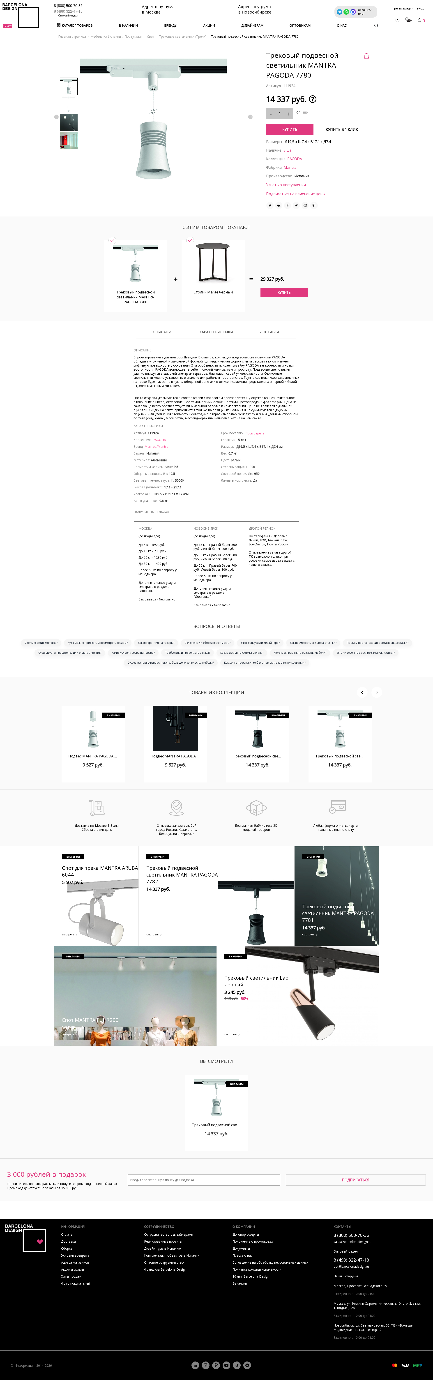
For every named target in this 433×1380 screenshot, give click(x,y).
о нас (342, 25)
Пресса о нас (242, 1255)
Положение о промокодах (253, 1241)
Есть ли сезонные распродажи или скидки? (366, 653)
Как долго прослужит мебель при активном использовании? (265, 663)
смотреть (68, 934)
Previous (56, 117)
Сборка (66, 1248)
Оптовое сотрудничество (164, 1262)
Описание (163, 332)
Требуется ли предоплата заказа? (187, 653)
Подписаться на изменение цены (295, 194)
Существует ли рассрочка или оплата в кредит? (69, 653)
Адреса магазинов (75, 1262)
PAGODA (294, 158)
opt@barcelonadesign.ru (351, 1266)
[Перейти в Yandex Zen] (247, 1365)
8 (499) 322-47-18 (68, 11)
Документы (241, 1248)
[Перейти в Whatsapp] (205, 1365)
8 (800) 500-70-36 (68, 6)
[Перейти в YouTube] (226, 1365)
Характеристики (216, 332)
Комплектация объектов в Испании (171, 1255)
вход (420, 8)
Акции (209, 25)
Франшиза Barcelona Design (165, 1269)
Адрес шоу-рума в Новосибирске (254, 9)
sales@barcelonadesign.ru (352, 1241)
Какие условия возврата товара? (133, 653)
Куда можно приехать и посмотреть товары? (98, 643)
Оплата (67, 1234)
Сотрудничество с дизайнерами (168, 1234)
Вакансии (240, 1283)
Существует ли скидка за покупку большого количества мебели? (171, 663)
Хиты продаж (71, 1276)
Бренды (170, 25)
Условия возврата (75, 1255)
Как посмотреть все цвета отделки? (313, 643)
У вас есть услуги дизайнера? (260, 643)
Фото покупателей (75, 1283)
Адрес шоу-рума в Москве (158, 9)
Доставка (269, 332)
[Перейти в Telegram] (237, 1365)
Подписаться (355, 1179)
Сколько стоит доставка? (41, 643)
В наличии (128, 25)
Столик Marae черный (213, 292)
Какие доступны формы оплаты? (241, 653)
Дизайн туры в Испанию (162, 1248)
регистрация (403, 8)
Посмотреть (255, 433)
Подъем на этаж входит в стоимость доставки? (377, 643)
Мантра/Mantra (156, 446)
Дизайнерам (252, 25)
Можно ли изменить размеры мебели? (300, 653)
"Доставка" (147, 590)
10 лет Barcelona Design (251, 1276)
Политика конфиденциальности (257, 1269)
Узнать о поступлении (286, 184)
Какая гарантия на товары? (156, 643)
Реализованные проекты (163, 1241)
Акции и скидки (72, 1269)
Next (250, 117)
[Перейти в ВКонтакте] (195, 1365)
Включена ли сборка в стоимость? (207, 643)
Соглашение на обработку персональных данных (270, 1262)
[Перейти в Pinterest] (216, 1365)
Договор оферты (246, 1234)
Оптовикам (300, 25)
